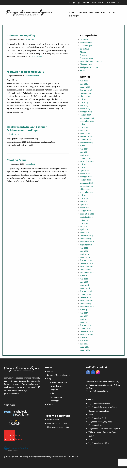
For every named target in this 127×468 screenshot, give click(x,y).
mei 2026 (84, 84)
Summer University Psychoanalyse (26, 456)
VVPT (91, 439)
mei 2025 (84, 105)
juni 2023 (84, 149)
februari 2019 (86, 260)
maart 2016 (85, 350)
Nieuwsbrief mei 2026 (57, 423)
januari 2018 (85, 294)
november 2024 (87, 118)
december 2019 (86, 235)
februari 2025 (86, 112)
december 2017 (86, 297)
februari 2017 (86, 325)
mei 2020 (84, 226)
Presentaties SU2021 (59, 382)
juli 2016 (83, 337)
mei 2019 (84, 251)
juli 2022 (83, 164)
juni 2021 (84, 198)
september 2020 (87, 214)
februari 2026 (86, 90)
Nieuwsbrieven (32, 76)
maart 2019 (85, 257)
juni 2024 (84, 127)
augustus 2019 (86, 245)
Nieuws (83, 55)
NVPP (91, 436)
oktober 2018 (85, 269)
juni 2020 (84, 223)
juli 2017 (83, 310)
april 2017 (84, 319)
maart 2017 (85, 322)
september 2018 (87, 272)
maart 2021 (85, 207)
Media (83, 52)
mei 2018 (84, 282)
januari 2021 (85, 211)
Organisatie (110, 2)
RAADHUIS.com (71, 456)
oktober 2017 (85, 303)
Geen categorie (86, 46)
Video (82, 70)
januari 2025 (85, 115)
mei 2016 (84, 344)
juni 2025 (84, 102)
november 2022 (87, 161)
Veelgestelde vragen (89, 67)
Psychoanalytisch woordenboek (102, 407)
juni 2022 (84, 167)
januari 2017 (85, 328)
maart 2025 (85, 108)
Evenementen (86, 42)
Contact (74, 16)
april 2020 (84, 229)
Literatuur (15, 134)
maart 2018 (85, 288)
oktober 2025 (86, 96)
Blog (112, 13)
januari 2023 (85, 158)
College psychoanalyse (98, 411)
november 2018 (86, 266)
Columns (30, 39)
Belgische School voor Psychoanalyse (105, 429)
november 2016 (87, 334)
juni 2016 (84, 341)
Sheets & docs (86, 64)
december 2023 (86, 142)
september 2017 (87, 306)
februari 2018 (86, 291)
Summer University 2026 (92, 13)
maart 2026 (85, 87)
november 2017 (86, 300)
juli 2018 (83, 276)
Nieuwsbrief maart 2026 (58, 427)
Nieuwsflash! (53, 419)
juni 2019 (84, 248)
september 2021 (87, 192)
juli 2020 (84, 220)
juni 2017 (84, 313)
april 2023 (84, 155)
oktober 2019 (85, 238)
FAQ (120, 2)
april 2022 (84, 170)
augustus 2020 (86, 217)
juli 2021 (83, 195)
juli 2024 (84, 124)
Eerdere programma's (92, 2)
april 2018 (84, 285)
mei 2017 (84, 316)
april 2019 (84, 254)
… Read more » (36, 57)
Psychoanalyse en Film (98, 443)
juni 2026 (84, 81)
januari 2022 (85, 180)
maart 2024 (85, 133)
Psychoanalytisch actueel (99, 403)
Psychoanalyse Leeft (97, 418)
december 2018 (86, 263)
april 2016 (84, 347)
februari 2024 (86, 136)
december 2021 (86, 183)
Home (72, 13)
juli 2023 (83, 146)
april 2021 (84, 204)
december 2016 (86, 331)
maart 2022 (85, 173)
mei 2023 (84, 152)
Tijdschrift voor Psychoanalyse (102, 432)
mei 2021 (84, 201)
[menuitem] (72, 12)
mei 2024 (84, 130)
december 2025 (86, 93)
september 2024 (87, 121)
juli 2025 (83, 99)
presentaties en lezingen (91, 61)
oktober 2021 (85, 189)
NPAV (90, 414)
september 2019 (87, 241)
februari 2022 (86, 177)
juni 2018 (84, 279)
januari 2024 (85, 139)
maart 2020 (85, 232)
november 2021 (86, 186)
